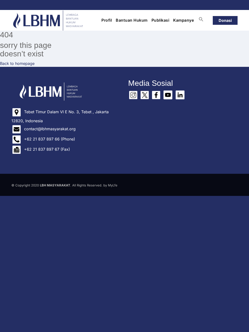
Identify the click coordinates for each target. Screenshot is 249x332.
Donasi (225, 20)
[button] (201, 19)
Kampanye (183, 20)
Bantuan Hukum (132, 20)
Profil (106, 20)
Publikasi (160, 20)
